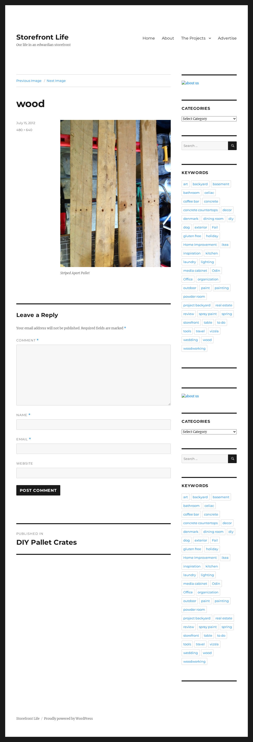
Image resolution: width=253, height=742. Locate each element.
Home (149, 38)
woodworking (194, 348)
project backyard (197, 305)
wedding (190, 340)
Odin (216, 270)
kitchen (212, 253)
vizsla (214, 331)
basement (221, 184)
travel (200, 331)
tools (187, 331)
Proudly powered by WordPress (68, 719)
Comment (27, 340)
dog (186, 227)
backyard (200, 184)
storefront (191, 322)
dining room (213, 219)
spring (227, 314)
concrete (211, 201)
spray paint (208, 314)
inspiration (192, 253)
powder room (194, 296)
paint (205, 288)
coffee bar (191, 201)
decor (227, 210)
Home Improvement (200, 245)
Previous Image (29, 81)
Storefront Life (42, 37)
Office (188, 279)
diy (231, 219)
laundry (189, 262)
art (185, 184)
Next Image (56, 81)
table (208, 322)
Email (23, 439)
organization (208, 279)
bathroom (191, 193)
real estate (223, 305)
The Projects (193, 38)
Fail (215, 227)
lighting (207, 262)
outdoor (189, 288)
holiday (212, 236)
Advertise (227, 38)
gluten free (192, 236)
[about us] (209, 83)
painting (222, 288)
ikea (225, 245)
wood (207, 340)
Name (23, 415)
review (188, 314)
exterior (201, 227)
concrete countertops (200, 210)
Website (24, 463)
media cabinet (195, 270)
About (168, 38)
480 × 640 (24, 130)
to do (221, 322)
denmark (190, 219)
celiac (209, 193)
